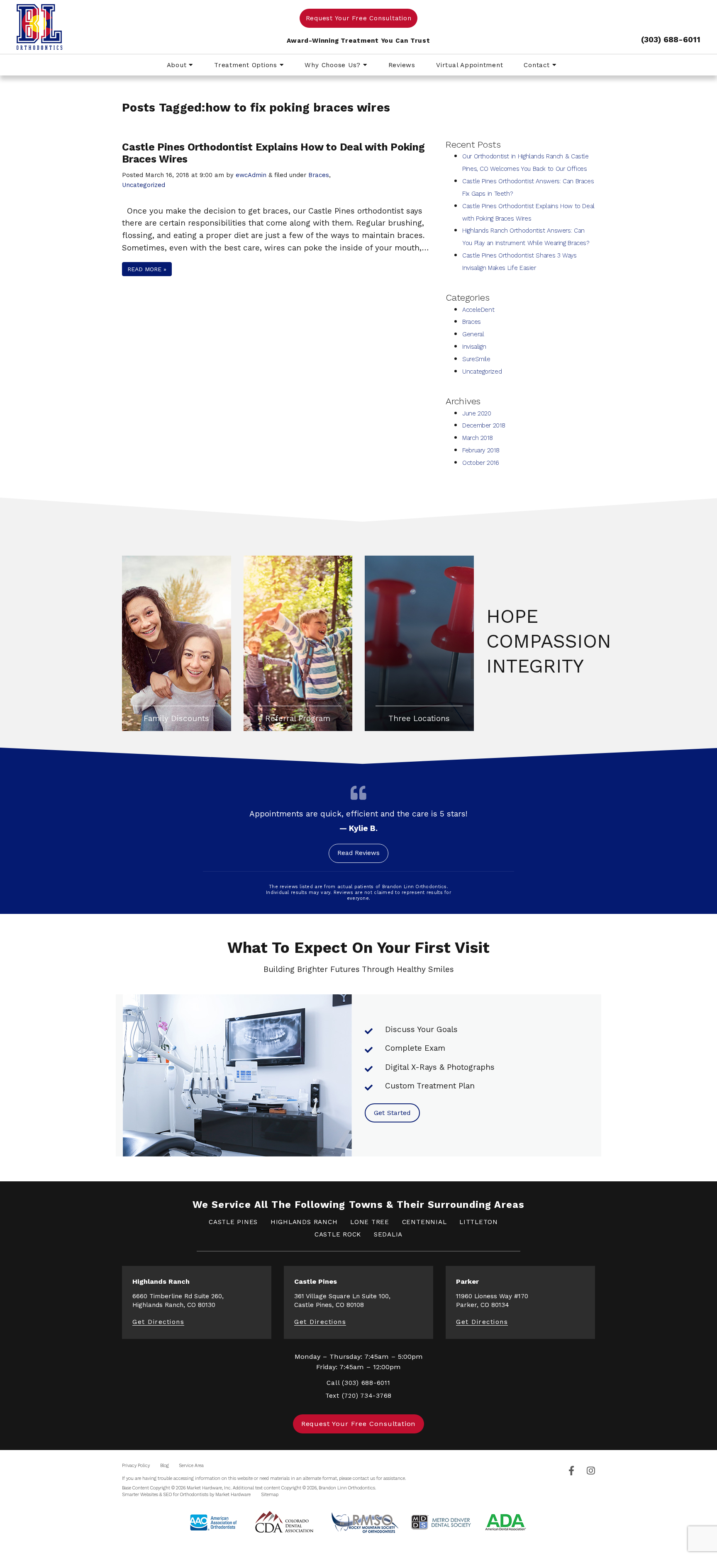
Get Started (392, 1113)
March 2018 (477, 438)
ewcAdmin (251, 175)
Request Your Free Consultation (359, 18)
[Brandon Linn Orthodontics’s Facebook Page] (571, 1470)
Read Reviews (358, 853)
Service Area (191, 1465)
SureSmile (476, 359)
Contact (538, 65)
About (178, 65)
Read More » (146, 269)
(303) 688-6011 (670, 39)
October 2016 (480, 462)
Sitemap (269, 1494)
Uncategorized (143, 185)
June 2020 (476, 413)
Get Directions (158, 1322)
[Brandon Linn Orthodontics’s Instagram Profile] (591, 1470)
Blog (164, 1465)
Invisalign (474, 346)
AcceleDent (478, 309)
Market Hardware (233, 1494)
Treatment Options (247, 65)
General (473, 334)
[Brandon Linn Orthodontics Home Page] (97, 27)
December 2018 (483, 425)
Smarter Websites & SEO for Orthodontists (165, 1494)
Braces (318, 175)
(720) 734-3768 (367, 1395)
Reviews (401, 65)
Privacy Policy (136, 1465)
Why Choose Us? (334, 65)
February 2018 (480, 450)
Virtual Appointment (469, 65)
